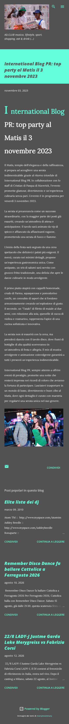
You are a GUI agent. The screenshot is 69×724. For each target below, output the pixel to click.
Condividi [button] (53, 467)
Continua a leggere (51, 541)
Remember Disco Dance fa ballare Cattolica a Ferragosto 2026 (32, 569)
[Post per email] (6, 467)
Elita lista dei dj (21, 502)
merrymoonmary (44, 716)
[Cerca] (53, 6)
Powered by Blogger (37, 708)
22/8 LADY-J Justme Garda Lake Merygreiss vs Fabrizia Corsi (34, 642)
